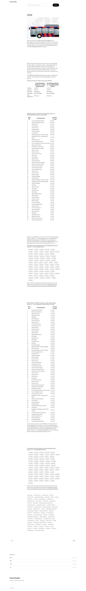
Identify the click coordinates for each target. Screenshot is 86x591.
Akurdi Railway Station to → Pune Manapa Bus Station (53, 84)
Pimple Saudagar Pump (43, 516)
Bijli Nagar (52, 497)
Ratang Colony (49, 522)
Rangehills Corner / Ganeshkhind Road (40, 522)
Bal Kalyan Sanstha (30, 497)
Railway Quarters (48, 520)
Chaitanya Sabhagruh (42, 499)
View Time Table (38, 93)
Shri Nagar (52, 526)
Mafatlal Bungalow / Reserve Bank (51, 508)
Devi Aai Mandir (35, 502)
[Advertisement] (43, 55)
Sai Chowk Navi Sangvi (31, 524)
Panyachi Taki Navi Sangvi (38, 514)
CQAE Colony (30, 502)
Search (55, 5)
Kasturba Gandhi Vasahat (47, 506)
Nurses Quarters (30, 514)
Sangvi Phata (45, 524)
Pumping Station (30, 518)
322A (74, 540)
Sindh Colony (30, 528)
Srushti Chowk (35, 528)
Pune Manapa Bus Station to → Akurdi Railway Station (40, 84)
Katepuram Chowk (55, 506)
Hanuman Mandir (30, 506)
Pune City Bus (13, 2)
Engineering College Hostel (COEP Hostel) (45, 502)
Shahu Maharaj (30, 526)
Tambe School (54, 528)
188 (10, 557)
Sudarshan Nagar (41, 528)
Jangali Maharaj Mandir (37, 506)
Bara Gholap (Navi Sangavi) (39, 497)
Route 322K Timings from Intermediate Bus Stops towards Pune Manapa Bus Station (42, 488)
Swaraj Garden (48, 528)
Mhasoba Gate (51, 510)
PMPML (49, 40)
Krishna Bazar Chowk (36, 508)
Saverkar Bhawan (51, 524)
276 (12, 540)
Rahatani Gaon (42, 520)
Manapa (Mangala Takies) (43, 510)
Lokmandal (42, 508)
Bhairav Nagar (47, 497)
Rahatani (37, 520)
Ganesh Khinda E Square (31, 504)
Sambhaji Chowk (38, 524)
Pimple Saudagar (51, 514)
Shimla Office (36, 526)
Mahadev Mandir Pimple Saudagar (33, 510)
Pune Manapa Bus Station (38, 518)
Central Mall (35, 499)
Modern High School (36, 512)
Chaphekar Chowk (50, 499)
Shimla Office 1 (41, 526)
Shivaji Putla (47, 526)
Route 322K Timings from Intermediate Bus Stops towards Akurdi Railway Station (42, 285)
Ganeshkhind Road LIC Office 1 (41, 504)
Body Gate (56, 497)
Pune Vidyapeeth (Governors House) (49, 518)
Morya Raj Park (43, 512)
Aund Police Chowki (45, 495)
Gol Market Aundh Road (51, 504)
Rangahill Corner (30, 522)
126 (10, 560)
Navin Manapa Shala (50, 512)
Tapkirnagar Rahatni (31, 530)
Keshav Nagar (30, 508)
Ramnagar (54, 520)
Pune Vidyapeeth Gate (31, 520)
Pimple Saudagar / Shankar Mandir (33, 516)
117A (11, 564)
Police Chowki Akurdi (51, 516)
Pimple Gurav (45, 514)
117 (10, 567)
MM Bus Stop (30, 512)
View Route (37, 91)
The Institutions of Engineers (39, 530)
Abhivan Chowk (30, 495)
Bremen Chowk (30, 499)
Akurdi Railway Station (37, 495)
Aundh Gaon (51, 495)
